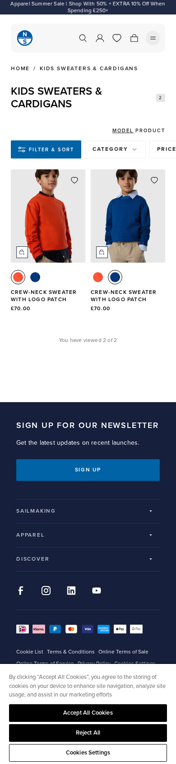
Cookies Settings (88, 752)
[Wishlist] (116, 38)
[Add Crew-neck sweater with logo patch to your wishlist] (74, 180)
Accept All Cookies (87, 712)
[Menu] (153, 38)
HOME (20, 69)
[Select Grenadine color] (18, 277)
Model (123, 130)
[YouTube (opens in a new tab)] (96, 590)
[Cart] (134, 38)
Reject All (88, 732)
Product (150, 130)
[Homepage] (25, 38)
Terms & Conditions (71, 652)
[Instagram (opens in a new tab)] (46, 590)
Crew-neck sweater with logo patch (44, 296)
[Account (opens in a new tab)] (99, 38)
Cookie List (29, 652)
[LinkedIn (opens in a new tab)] (71, 590)
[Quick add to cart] (22, 252)
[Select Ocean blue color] (35, 277)
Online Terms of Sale (123, 652)
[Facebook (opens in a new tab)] (20, 590)
